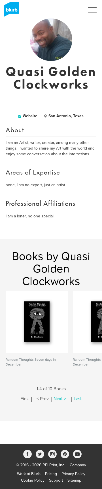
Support (56, 480)
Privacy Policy (73, 473)
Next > (60, 399)
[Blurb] (10, 11)
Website (30, 116)
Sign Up (70, 10)
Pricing (51, 473)
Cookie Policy (32, 480)
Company (78, 465)
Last (78, 399)
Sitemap (74, 480)
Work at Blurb (29, 473)
